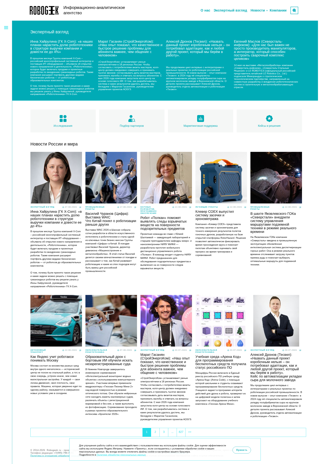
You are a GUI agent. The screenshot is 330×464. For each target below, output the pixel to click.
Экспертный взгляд (230, 10)
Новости (258, 10)
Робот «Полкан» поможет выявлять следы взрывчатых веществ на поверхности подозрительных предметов (163, 223)
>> (189, 431)
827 (181, 431)
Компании (278, 10)
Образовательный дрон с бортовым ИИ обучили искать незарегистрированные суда (109, 360)
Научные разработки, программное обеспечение (148, 210)
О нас (205, 10)
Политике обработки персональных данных (121, 454)
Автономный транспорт (38, 351)
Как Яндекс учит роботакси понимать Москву (52, 358)
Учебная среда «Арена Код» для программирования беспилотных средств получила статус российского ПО (220, 362)
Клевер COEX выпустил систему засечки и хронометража (214, 215)
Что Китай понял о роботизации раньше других (110, 222)
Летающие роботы (206, 207)
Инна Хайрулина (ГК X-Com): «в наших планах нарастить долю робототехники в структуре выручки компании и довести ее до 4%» (56, 219)
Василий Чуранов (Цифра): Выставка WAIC (107, 215)
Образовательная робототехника (96, 351)
